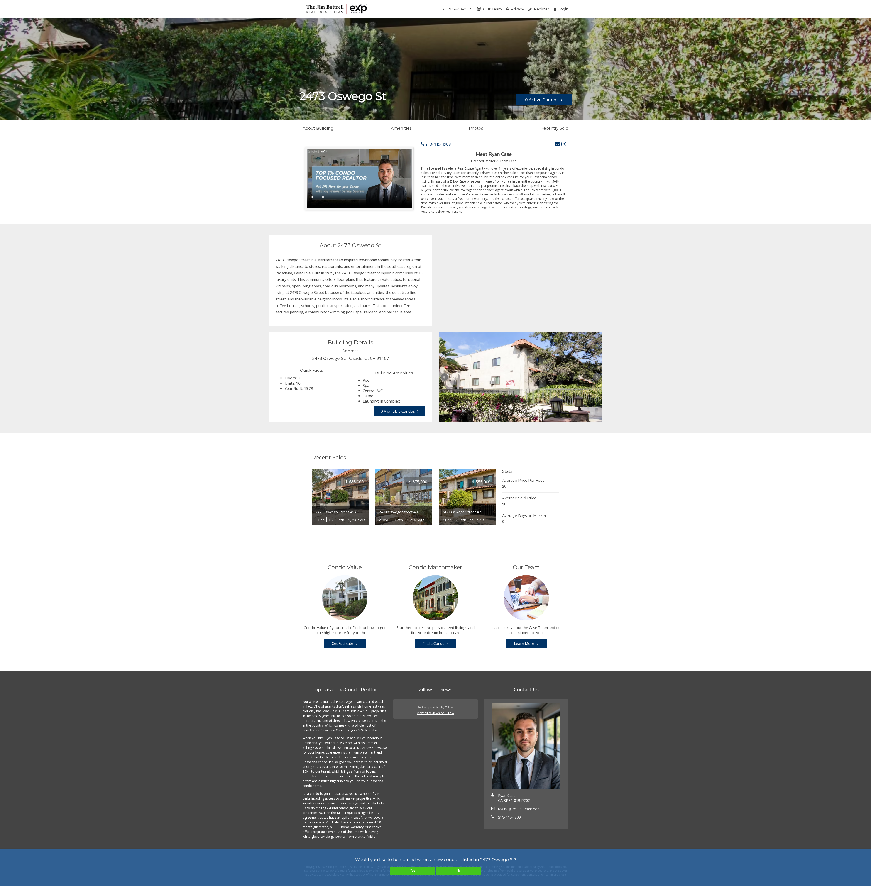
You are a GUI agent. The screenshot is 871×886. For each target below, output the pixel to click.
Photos (476, 128)
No (459, 870)
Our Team (492, 9)
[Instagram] (563, 144)
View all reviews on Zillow (435, 713)
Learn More (524, 643)
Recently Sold (554, 128)
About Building (318, 128)
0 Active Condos (542, 100)
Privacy (517, 9)
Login (563, 9)
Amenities (401, 128)
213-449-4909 (460, 9)
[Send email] (557, 144)
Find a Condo (434, 643)
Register (541, 9)
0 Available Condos (398, 411)
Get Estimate (343, 643)
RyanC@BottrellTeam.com (519, 809)
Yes (412, 870)
